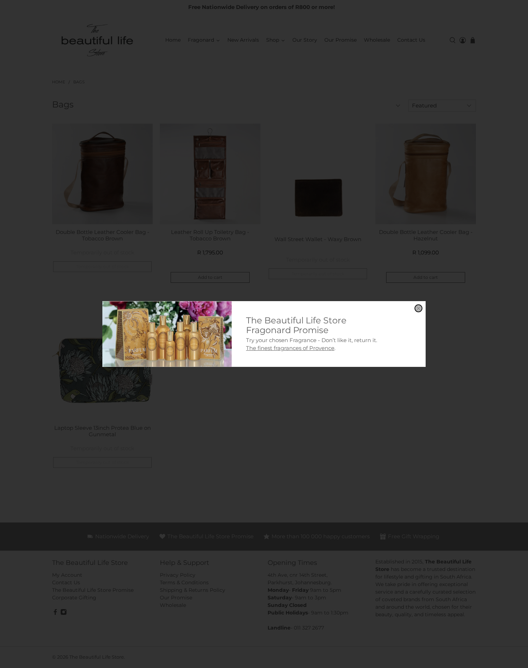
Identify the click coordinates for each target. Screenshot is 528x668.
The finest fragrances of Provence (290, 348)
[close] (418, 308)
